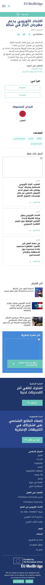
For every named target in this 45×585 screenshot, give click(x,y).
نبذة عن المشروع (36, 540)
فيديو (40, 478)
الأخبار (40, 455)
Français (22, 95)
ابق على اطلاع (34, 440)
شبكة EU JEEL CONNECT (32, 512)
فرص (40, 528)
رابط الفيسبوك (37, 68)
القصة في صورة (36, 482)
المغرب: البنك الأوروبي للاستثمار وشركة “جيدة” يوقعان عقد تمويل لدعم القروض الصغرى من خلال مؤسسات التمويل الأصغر (28, 190)
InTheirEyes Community (33, 502)
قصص (40, 467)
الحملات (39, 534)
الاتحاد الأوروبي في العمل (31, 507)
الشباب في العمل (34, 492)
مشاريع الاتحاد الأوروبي (33, 517)
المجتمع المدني (19, 138)
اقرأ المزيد (36, 202)
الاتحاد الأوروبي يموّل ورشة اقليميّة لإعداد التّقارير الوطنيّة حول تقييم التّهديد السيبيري (27, 219)
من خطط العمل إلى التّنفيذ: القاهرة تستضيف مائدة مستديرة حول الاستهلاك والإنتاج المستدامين (28, 249)
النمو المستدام (36, 143)
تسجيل (34, 402)
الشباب (30, 138)
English (22, 87)
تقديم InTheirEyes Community (30, 497)
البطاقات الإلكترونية (34, 471)
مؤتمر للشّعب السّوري (34, 521)
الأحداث (39, 459)
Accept (29, 581)
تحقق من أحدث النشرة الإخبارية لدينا (27, 364)
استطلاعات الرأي (36, 486)
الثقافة (39, 138)
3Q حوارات (38, 475)
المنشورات (38, 463)
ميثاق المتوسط (36, 545)
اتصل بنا (39, 550)
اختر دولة (25, 14)
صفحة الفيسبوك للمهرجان (32, 71)
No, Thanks (18, 581)
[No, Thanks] (42, 577)
